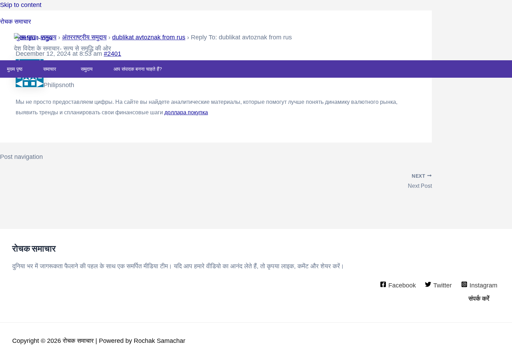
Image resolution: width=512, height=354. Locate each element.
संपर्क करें (478, 298)
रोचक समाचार (15, 21)
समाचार (49, 69)
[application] (59, 69)
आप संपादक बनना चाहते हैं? (138, 69)
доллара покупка (186, 112)
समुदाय (87, 69)
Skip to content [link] (20, 4)
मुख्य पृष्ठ (14, 69)
